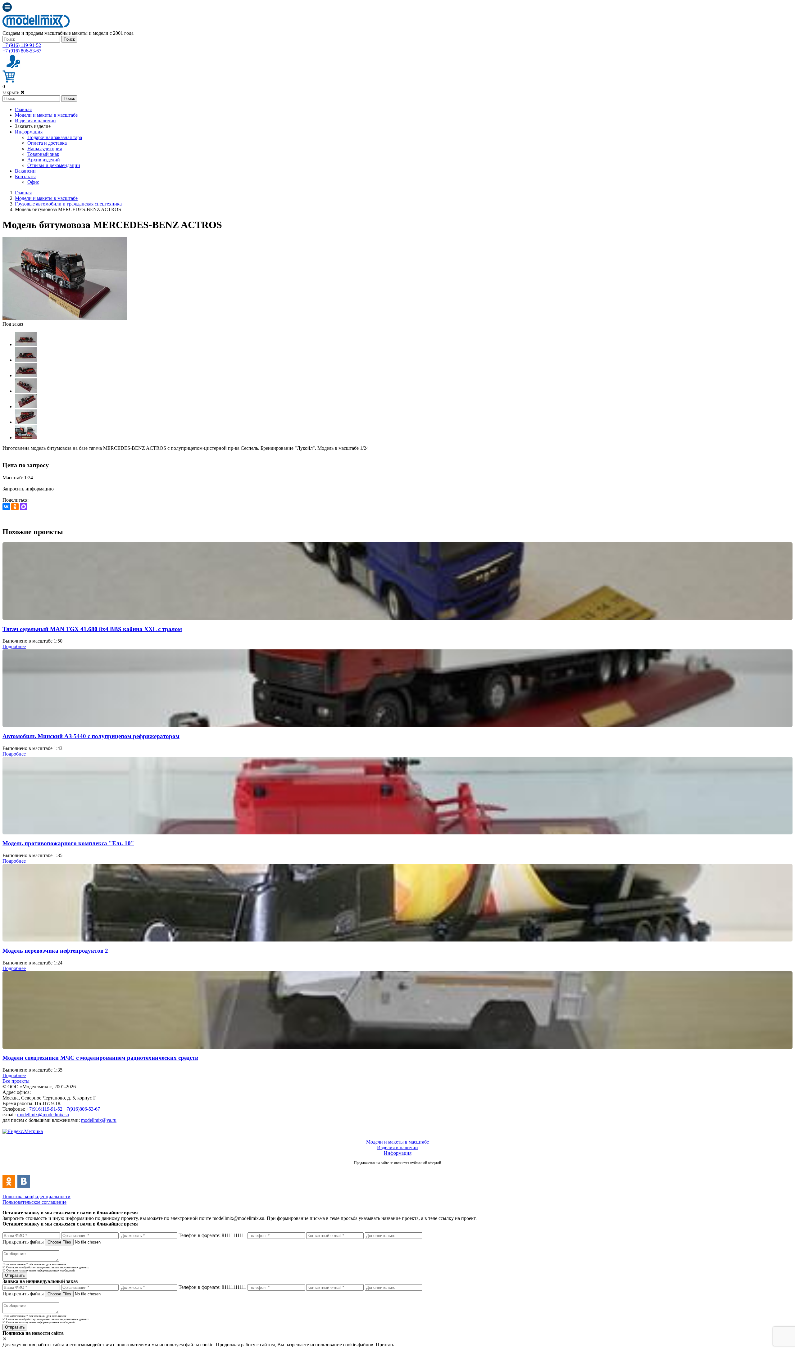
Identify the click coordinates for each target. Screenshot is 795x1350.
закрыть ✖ (13, 92)
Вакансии (25, 171)
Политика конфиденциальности (36, 1196)
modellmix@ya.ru (98, 1120)
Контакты (25, 176)
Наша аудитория (44, 148)
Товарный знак (43, 154)
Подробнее (14, 646)
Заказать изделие (33, 126)
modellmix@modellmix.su (43, 1114)
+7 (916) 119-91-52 (21, 45)
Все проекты (16, 1081)
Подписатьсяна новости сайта (397, 1169)
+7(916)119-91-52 (44, 1109)
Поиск (69, 39)
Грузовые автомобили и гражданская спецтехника (68, 203)
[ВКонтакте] (6, 506)
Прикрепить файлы (23, 1241)
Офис (33, 182)
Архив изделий (43, 159)
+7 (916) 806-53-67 (21, 50)
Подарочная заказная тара (54, 137)
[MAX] (23, 506)
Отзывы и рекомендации (53, 165)
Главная (23, 109)
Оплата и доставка (47, 143)
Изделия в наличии (35, 120)
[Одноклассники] (15, 506)
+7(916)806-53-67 (82, 1109)
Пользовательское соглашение (34, 1202)
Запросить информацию (28, 488)
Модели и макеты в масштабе (46, 115)
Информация (29, 131)
